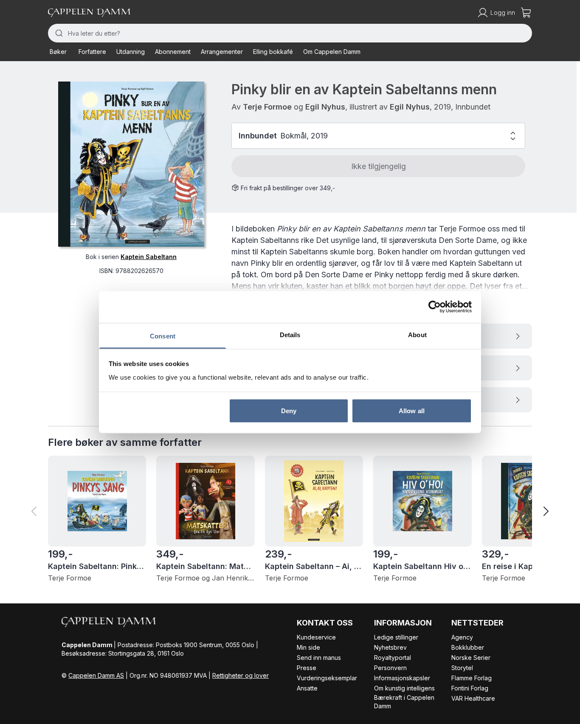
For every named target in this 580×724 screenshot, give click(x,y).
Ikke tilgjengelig (378, 166)
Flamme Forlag (471, 678)
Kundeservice (316, 637)
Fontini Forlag (469, 688)
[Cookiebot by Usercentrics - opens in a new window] (434, 307)
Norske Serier (470, 657)
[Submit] (58, 33)
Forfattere (92, 51)
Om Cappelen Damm (331, 51)
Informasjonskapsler (402, 678)
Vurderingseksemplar (327, 678)
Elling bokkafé (273, 51)
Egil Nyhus (325, 106)
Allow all (412, 410)
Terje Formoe (267, 106)
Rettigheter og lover (240, 675)
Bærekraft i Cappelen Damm (404, 702)
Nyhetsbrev (390, 647)
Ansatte (307, 688)
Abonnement (173, 51)
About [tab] (417, 334)
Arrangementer (222, 51)
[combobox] (290, 33)
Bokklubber (467, 647)
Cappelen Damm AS (96, 675)
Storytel (462, 667)
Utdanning (130, 51)
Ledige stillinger (396, 637)
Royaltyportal (392, 657)
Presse (306, 667)
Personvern (390, 667)
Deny (288, 410)
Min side (308, 647)
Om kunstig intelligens (404, 688)
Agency (462, 637)
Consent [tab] (162, 335)
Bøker (58, 51)
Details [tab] (290, 334)
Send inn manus (319, 657)
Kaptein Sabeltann (149, 256)
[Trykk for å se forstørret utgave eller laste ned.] (131, 164)
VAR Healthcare (473, 698)
